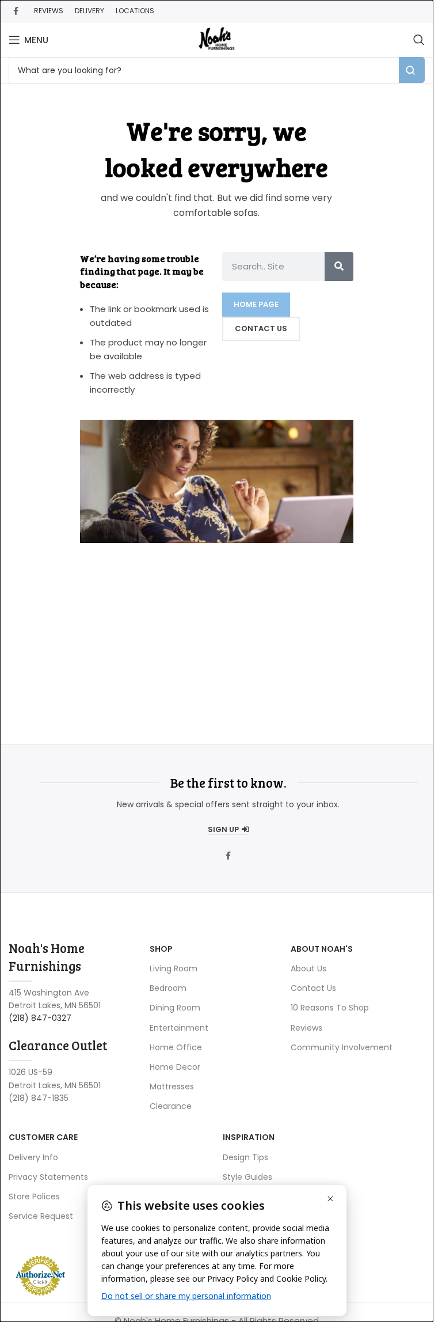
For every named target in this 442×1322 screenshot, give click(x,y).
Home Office (176, 1047)
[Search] (418, 39)
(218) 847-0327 (40, 1018)
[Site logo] (217, 39)
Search (412, 70)
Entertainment (179, 1028)
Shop (161, 949)
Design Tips (245, 1157)
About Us (308, 968)
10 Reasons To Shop (330, 1007)
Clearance (171, 1106)
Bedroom (168, 988)
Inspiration (249, 1137)
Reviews (306, 1028)
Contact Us (313, 988)
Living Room (173, 968)
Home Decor (175, 1067)
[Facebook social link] (15, 11)
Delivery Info (33, 1157)
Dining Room (175, 1007)
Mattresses (172, 1086)
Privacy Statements (48, 1177)
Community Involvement (342, 1047)
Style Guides (247, 1177)
